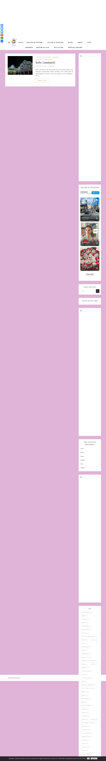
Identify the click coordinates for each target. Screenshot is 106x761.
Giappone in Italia (42, 47)
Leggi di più (94, 758)
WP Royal (17, 678)
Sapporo (82, 467)
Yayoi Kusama (86, 754)
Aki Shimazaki (86, 612)
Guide (84, 650)
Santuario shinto (88, 722)
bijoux (84, 622)
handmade (85, 653)
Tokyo (82, 448)
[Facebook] (1, 25)
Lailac (84, 674)
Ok (88, 758)
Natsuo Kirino (87, 705)
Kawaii (80, 42)
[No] (104, 759)
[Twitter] (1, 31)
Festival (85, 633)
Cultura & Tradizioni (55, 42)
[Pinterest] (1, 34)
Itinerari (55, 57)
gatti (94, 640)
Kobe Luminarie (45, 62)
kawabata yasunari (88, 660)
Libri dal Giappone (88, 684)
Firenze (84, 640)
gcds (84, 643)
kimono (84, 667)
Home (14, 42)
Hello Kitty (86, 657)
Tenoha (84, 743)
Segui (96, 192)
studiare (85, 729)
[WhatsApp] (1, 38)
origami (85, 709)
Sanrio (94, 719)
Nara (81, 464)
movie (84, 702)
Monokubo (85, 698)
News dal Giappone (75, 47)
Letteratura (87, 678)
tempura (85, 740)
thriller (85, 747)
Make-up (85, 691)
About (21, 42)
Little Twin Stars (88, 688)
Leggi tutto (42, 80)
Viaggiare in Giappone (34, 42)
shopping (85, 726)
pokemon (85, 716)
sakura (84, 719)
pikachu (85, 712)
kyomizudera (86, 671)
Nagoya (82, 460)
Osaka (82, 452)
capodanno (86, 626)
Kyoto (82, 456)
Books (70, 42)
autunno (85, 619)
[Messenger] (1, 28)
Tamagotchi (86, 736)
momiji (84, 695)
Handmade (29, 47)
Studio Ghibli (86, 733)
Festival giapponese (89, 636)
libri (84, 681)
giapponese (86, 646)
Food (89, 42)
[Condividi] (1, 41)
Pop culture (58, 47)
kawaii (84, 664)
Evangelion (86, 629)
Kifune (94, 664)
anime (84, 615)
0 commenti (50, 66)
